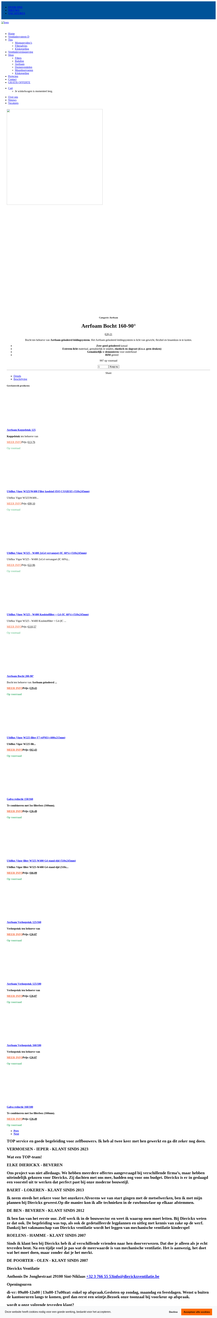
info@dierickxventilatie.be (136, 1276)
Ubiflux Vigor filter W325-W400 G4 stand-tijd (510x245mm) (41, 860)
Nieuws (13, 10)
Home (11, 33)
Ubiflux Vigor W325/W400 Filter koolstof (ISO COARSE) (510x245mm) (48, 491)
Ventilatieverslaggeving (20, 51)
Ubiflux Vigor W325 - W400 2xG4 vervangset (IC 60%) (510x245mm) (47, 553)
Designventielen (23, 67)
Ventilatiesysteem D (18, 36)
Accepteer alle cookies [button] (197, 1312)
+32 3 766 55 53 (99, 1276)
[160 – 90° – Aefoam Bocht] (55, 300)
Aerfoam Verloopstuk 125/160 (24, 922)
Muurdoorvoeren (24, 70)
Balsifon (19, 61)
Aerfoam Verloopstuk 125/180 (24, 983)
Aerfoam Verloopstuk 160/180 (24, 1045)
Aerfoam (19, 64)
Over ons (15, 7)
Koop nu (114, 366)
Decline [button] (173, 1312)
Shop (11, 55)
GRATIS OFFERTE (19, 82)
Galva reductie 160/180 (20, 1106)
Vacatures (16, 13)
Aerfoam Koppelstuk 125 (21, 429)
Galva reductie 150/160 (20, 799)
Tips (10, 39)
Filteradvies (21, 45)
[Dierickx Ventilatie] (108, 25)
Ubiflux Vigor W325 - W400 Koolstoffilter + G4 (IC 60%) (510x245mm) (48, 614)
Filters (18, 58)
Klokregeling (22, 48)
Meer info (14, 442)
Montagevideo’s (23, 42)
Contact (12, 79)
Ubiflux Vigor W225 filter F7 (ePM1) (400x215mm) (36, 737)
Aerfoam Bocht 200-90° (20, 676)
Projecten (13, 76)
